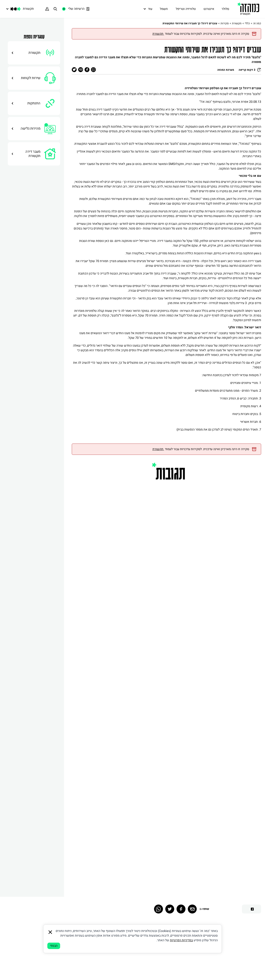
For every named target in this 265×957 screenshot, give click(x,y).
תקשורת (237, 23)
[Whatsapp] (158, 909)
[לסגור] (50, 932)
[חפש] (55, 9)
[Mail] (192, 909)
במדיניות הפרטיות (181, 940)
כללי (247, 23)
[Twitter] (169, 909)
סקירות (225, 23)
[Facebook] (181, 909)
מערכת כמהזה (225, 70)
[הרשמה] (47, 9)
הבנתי (53, 945)
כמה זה (257, 23)
